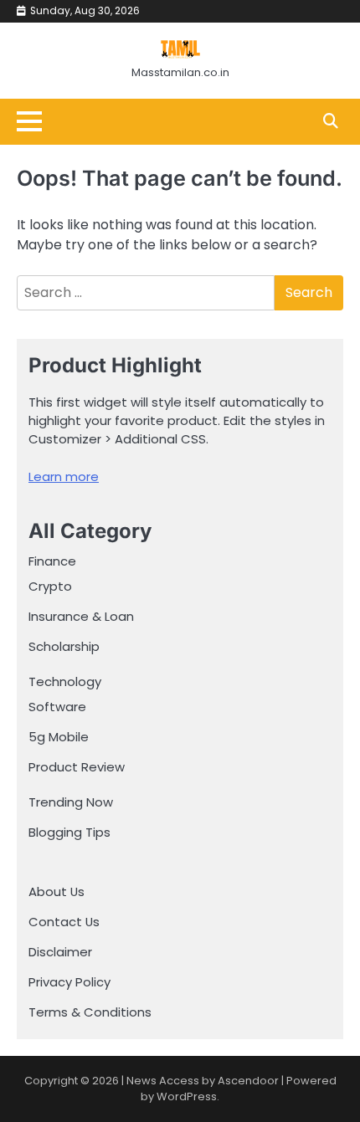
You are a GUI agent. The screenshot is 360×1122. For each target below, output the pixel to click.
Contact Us (64, 921)
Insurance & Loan (81, 616)
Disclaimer (60, 952)
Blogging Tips (69, 832)
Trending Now (70, 802)
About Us (56, 891)
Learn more (63, 476)
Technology (64, 681)
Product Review (76, 767)
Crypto (50, 586)
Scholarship (64, 646)
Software (57, 706)
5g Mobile (58, 736)
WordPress (187, 1096)
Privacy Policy (69, 982)
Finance (52, 561)
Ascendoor (248, 1081)
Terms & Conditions (90, 1012)
